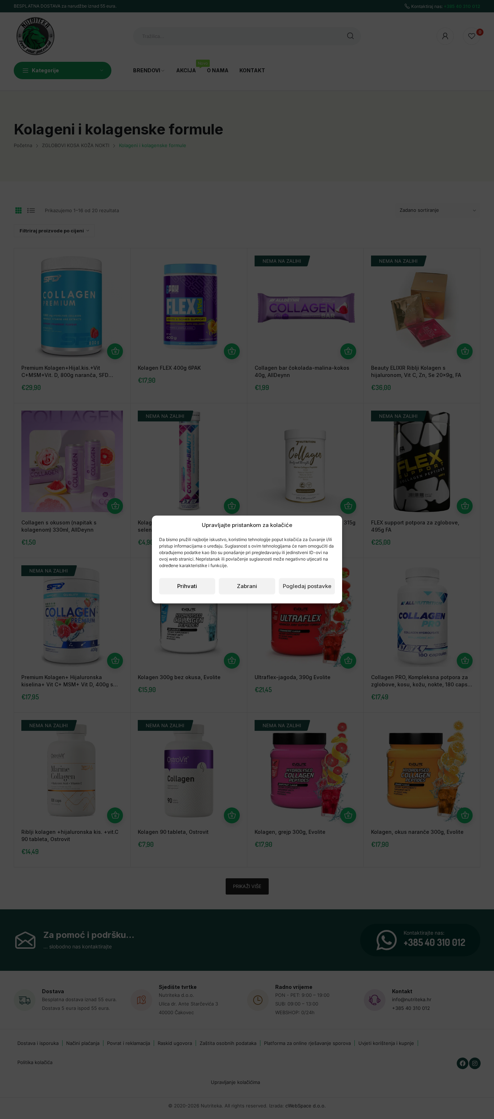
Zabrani (247, 586)
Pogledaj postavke (307, 586)
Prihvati (187, 586)
